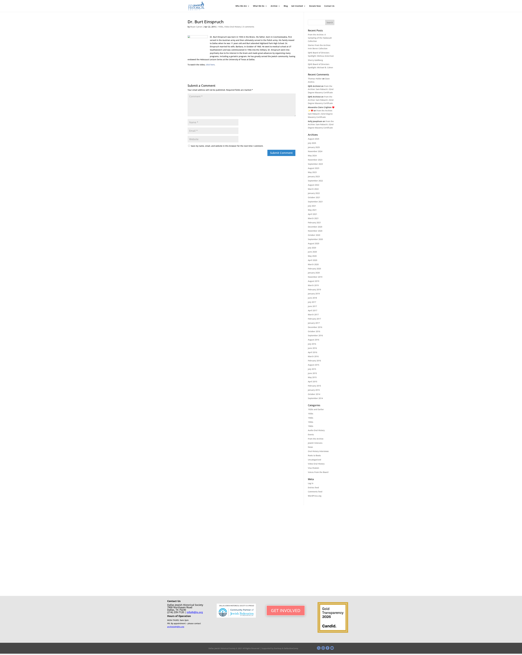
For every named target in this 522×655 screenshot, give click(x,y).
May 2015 (312, 377)
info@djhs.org (195, 612)
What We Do (258, 6)
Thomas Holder (315, 78)
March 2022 (313, 189)
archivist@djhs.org (175, 626)
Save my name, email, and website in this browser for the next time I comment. (227, 146)
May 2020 (312, 256)
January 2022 (314, 193)
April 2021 (312, 214)
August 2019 (313, 281)
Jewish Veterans (315, 443)
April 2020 (312, 260)
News (310, 447)
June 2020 (312, 251)
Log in (310, 483)
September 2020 (315, 239)
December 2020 (315, 226)
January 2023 (314, 176)
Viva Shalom (313, 468)
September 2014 (315, 398)
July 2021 (312, 206)
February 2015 (314, 385)
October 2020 (314, 235)
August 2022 (313, 185)
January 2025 (314, 147)
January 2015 (314, 390)
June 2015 (312, 373)
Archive (274, 6)
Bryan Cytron (196, 26)
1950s (310, 422)
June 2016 (312, 348)
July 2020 (312, 247)
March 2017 (313, 314)
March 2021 (313, 218)
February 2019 (314, 289)
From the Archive (315, 438)
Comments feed (315, 491)
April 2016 (312, 352)
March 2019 (313, 285)
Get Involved (297, 6)
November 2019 (315, 277)
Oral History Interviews (318, 451)
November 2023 (315, 159)
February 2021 (314, 222)
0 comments (248, 26)
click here (210, 64)
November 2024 (315, 151)
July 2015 (312, 369)
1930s (220, 26)
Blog (286, 6)
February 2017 (314, 318)
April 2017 (312, 310)
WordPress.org (314, 496)
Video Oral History (232, 26)
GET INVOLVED (285, 610)
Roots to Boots (314, 455)
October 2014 (314, 394)
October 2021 (314, 197)
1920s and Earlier (316, 409)
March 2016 (313, 356)
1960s (310, 426)
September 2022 (315, 180)
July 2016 (312, 344)
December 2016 (315, 327)
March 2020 (313, 264)
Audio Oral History (316, 430)
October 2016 (314, 331)
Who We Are (241, 6)
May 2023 (312, 172)
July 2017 (312, 302)
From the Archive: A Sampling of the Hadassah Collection (320, 37)
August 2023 (313, 168)
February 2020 (314, 268)
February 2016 (314, 360)
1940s (310, 418)
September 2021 (315, 201)
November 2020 (315, 231)
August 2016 (313, 339)
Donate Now (315, 6)
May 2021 (312, 210)
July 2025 (312, 143)
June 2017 (312, 306)
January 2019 (314, 293)
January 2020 (314, 272)
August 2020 (313, 243)
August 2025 (313, 139)
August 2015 (313, 365)
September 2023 (315, 164)
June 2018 (312, 298)
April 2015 (312, 381)
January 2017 (314, 323)
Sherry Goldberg (315, 60)
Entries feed (313, 487)
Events (311, 434)
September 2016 (315, 335)
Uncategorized (314, 459)
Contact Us (329, 6)
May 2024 (312, 155)
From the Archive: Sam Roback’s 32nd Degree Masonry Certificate (320, 89)
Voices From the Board (318, 472)
